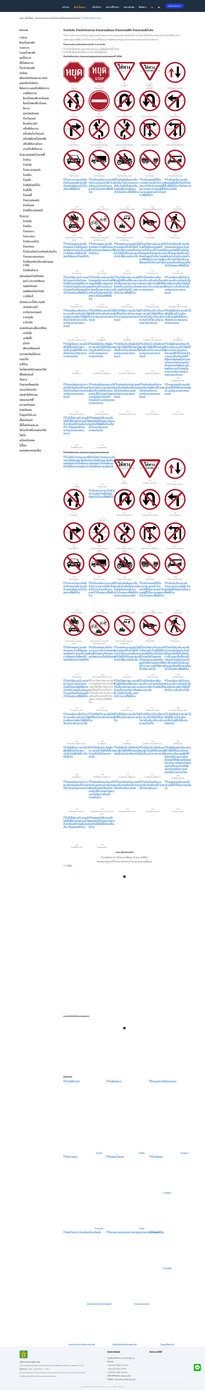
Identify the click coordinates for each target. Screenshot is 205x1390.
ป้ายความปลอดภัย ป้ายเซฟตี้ (32, 154)
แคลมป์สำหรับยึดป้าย (28, 83)
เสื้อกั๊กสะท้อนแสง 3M (28, 425)
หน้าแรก (65, 7)
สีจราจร (26, 108)
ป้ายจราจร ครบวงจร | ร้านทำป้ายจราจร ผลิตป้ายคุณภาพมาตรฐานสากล (58, 18)
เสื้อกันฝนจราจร (26, 62)
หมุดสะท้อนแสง (30, 286)
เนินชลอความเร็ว (30, 306)
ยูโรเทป (26, 343)
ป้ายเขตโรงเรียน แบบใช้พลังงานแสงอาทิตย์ (81, 1344)
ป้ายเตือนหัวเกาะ (30, 270)
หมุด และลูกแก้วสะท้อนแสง (31, 275)
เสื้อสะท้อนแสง (26, 419)
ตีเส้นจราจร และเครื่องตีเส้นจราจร (34, 88)
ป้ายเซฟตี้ (27, 195)
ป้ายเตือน (27, 174)
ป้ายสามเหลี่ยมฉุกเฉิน (29, 384)
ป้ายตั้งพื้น (27, 190)
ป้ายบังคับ (27, 164)
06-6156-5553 (114, 1364)
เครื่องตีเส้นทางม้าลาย (32, 143)
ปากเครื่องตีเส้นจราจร (32, 148)
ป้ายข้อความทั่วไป (31, 241)
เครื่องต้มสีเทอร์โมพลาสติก (34, 138)
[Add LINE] (197, 1367)
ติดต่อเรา (143, 7)
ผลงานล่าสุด (129, 7)
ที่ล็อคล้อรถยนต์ (26, 374)
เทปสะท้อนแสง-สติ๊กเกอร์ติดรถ (33, 328)
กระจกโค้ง (23, 359)
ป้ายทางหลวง (29, 236)
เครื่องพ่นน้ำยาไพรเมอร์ (33, 133)
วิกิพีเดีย (69, 866)
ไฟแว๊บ (22, 435)
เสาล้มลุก (23, 72)
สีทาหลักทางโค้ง (30, 123)
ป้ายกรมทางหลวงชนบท (33, 256)
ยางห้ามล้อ (28, 322)
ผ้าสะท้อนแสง (25, 409)
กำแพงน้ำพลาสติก (27, 52)
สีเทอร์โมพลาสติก (27, 42)
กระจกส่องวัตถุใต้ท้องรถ (29, 354)
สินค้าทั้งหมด (79, 7)
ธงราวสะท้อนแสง (27, 404)
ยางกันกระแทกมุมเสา (32, 312)
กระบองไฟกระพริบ (28, 389)
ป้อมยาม (23, 379)
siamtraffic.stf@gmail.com (125, 1378)
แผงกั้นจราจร (25, 57)
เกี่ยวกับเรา (96, 7)
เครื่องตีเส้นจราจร (31, 128)
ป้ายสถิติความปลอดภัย (33, 210)
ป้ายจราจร (24, 216)
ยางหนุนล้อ (28, 317)
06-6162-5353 (114, 1368)
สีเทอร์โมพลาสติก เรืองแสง (34, 103)
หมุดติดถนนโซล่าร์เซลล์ (33, 291)
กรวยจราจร (24, 47)
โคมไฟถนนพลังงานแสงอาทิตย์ (32, 369)
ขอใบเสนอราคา (174, 6)
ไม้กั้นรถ (23, 445)
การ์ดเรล (23, 37)
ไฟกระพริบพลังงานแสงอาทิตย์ (32, 430)
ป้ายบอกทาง (28, 231)
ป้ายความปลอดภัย (31, 200)
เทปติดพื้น (27, 338)
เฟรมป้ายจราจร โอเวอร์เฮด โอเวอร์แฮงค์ (99, 1304)
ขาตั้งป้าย (23, 364)
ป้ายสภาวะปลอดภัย (31, 169)
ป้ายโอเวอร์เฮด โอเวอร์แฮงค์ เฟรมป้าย (40, 251)
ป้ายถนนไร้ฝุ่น (167, 1268)
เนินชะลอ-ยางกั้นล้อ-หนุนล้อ (32, 301)
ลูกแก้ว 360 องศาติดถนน (34, 280)
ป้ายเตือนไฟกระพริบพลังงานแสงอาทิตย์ (124, 1344)
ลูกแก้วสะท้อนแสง (31, 113)
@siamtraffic (126, 1375)
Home (21, 18)
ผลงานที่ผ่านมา (112, 7)
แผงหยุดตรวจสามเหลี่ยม (30, 450)
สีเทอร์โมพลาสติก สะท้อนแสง (36, 98)
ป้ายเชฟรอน (28, 246)
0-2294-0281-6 (128, 1357)
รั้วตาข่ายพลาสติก (27, 67)
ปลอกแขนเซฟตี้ (26, 399)
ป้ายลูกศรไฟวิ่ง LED (27, 414)
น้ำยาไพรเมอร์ (29, 118)
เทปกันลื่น (27, 332)
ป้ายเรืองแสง (28, 205)
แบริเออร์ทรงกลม (27, 440)
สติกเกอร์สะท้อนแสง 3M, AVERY (33, 77)
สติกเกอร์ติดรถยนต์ (31, 348)
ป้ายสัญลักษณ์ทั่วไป (31, 184)
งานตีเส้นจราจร (30, 93)
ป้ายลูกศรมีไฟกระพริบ (167, 1344)
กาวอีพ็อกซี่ (28, 296)
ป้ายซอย (141, 1228)
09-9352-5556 (114, 1371)
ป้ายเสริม (27, 179)
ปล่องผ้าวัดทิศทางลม (28, 394)
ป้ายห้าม (27, 159)
